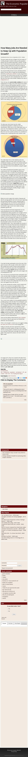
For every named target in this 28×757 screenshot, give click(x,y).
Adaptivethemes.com (19, 755)
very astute (5, 579)
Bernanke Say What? (6, 536)
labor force (7, 373)
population (12, 372)
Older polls (4, 617)
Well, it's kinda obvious (7, 584)
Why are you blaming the (8, 594)
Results (3, 619)
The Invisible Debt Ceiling (7, 522)
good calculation (6, 573)
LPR (23, 372)
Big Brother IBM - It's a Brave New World (11, 533)
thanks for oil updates (7, 582)
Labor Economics (12, 376)
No (9, 611)
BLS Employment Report (17, 373)
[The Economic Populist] (2, 4)
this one (11, 324)
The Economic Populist (16, 3)
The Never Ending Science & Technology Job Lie (12, 537)
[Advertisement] (14, 31)
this (7, 324)
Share (20, 377)
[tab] (4, 623)
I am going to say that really (8, 593)
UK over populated (8, 384)
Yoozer (4, 586)
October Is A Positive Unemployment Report (11, 530)
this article (3, 324)
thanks (4, 575)
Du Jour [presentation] (10, 623)
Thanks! (4, 577)
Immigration (5, 596)
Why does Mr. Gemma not (8, 591)
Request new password (7, 568)
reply (25, 399)
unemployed (18, 372)
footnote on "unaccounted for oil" (10, 580)
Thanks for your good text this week (10, 587)
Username (4, 563)
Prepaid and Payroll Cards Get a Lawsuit (10, 524)
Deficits (4, 598)
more (25, 600)
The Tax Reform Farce (6, 515)
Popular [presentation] (4, 623)
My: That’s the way (6, 589)
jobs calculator (22, 317)
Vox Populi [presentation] (17, 623)
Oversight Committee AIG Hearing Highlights (11, 516)
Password (4, 565)
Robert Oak (9, 57)
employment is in (5, 79)
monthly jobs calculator (11, 73)
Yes (9, 608)
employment (6, 372)
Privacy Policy (14, 751)
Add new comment (13, 378)
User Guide (5, 509)
